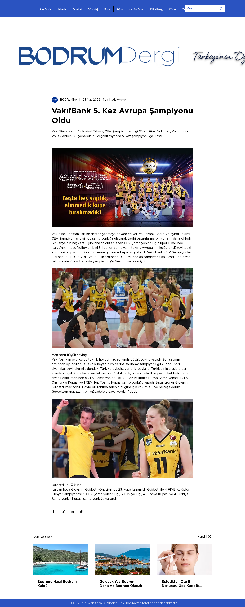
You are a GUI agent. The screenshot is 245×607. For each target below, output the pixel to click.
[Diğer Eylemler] (191, 100)
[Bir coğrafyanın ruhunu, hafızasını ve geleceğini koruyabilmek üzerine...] (60, 559)
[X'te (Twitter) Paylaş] (63, 511)
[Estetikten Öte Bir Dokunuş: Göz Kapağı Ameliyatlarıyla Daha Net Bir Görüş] (184, 559)
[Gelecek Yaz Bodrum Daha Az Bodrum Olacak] (122, 559)
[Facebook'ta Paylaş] (53, 511)
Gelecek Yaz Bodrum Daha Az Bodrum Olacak (121, 584)
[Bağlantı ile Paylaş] (81, 511)
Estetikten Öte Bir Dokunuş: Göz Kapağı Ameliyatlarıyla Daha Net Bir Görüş (184, 584)
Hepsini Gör (204, 536)
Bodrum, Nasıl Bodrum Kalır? (57, 584)
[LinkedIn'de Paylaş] (72, 511)
